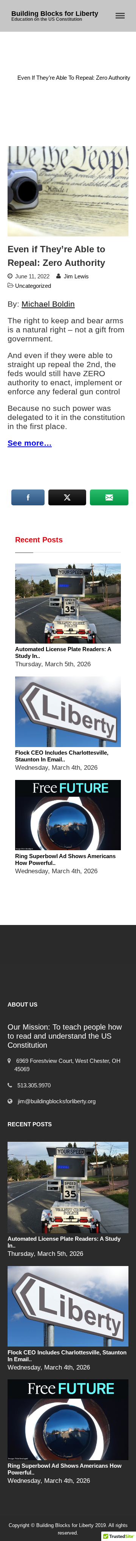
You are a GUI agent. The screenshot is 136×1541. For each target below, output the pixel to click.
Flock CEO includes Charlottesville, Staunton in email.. (61, 756)
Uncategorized (81, 70)
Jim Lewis (76, 276)
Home (45, 70)
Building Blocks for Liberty (54, 13)
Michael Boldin (48, 304)
